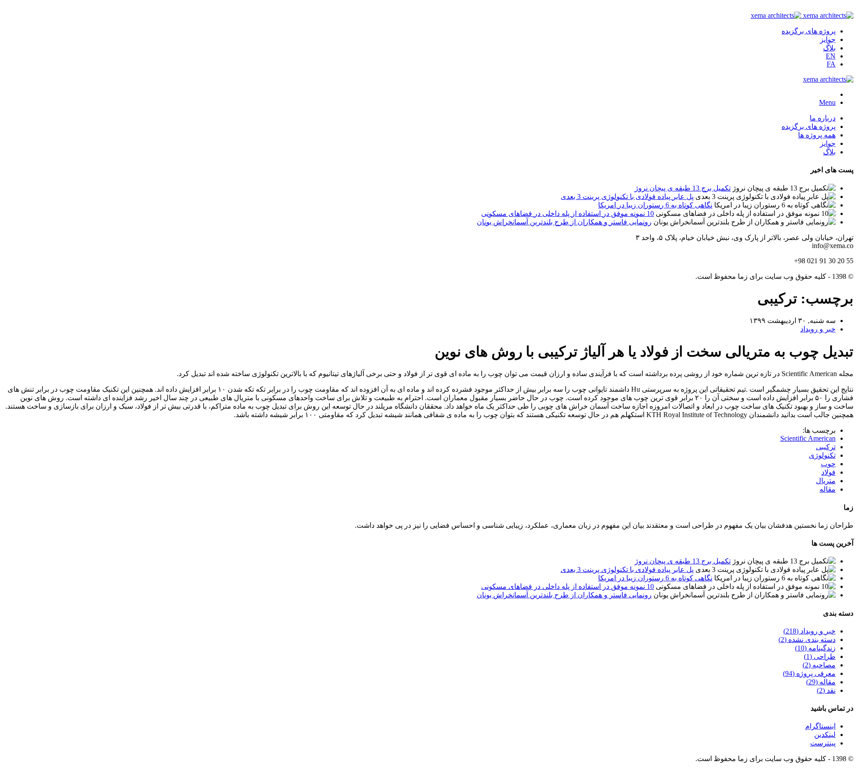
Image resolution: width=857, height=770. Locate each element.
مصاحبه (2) (819, 665)
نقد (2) (826, 690)
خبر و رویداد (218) (809, 631)
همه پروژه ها (817, 135)
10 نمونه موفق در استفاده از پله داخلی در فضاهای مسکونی (567, 213)
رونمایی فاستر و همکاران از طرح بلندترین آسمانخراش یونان (564, 222)
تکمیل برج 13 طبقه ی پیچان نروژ (683, 188)
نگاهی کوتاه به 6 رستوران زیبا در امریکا (655, 205)
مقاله (828, 489)
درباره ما (823, 118)
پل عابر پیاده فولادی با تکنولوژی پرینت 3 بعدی (627, 196)
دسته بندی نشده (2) (807, 639)
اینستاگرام (820, 726)
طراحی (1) (820, 656)
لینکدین (825, 734)
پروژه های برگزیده (809, 31)
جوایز (828, 39)
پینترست (823, 743)
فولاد (828, 472)
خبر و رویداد (818, 329)
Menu (827, 102)
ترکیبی (826, 447)
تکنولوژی (822, 455)
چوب (828, 464)
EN (831, 56)
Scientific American (808, 438)
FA (831, 64)
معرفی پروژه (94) (809, 673)
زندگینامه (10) (815, 648)
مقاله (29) (821, 682)
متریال (826, 480)
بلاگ (829, 48)
